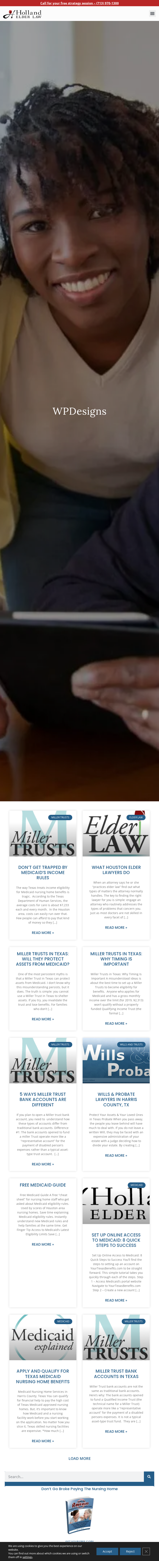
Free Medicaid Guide (43, 1185)
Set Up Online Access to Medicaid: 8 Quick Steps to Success (116, 1240)
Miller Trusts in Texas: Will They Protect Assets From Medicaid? (43, 959)
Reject (130, 1551)
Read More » (43, 932)
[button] (152, 13)
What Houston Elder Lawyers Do (116, 870)
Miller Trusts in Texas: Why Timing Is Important (116, 959)
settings (27, 1557)
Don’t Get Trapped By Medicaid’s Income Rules (42, 872)
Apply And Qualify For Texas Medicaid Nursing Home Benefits (43, 1376)
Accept (107, 1551)
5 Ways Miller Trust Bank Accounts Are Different (42, 1099)
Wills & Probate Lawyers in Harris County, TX (116, 1099)
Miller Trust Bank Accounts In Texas (116, 1373)
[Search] (149, 1476)
